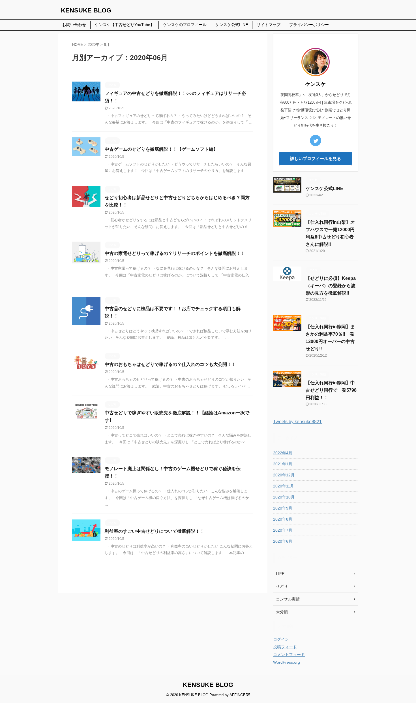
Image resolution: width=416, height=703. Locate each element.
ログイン (281, 639)
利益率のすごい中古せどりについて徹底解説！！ (154, 531)
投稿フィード (285, 647)
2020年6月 (282, 541)
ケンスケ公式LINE (231, 24)
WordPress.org (286, 662)
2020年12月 (284, 475)
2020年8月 (282, 519)
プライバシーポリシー (309, 24)
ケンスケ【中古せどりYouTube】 (124, 24)
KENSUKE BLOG (86, 10)
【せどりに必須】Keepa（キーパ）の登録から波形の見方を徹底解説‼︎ (331, 285)
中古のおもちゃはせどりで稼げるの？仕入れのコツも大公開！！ (170, 364)
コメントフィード (289, 654)
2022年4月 (282, 453)
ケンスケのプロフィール (185, 24)
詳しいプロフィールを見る (315, 158)
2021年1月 (282, 464)
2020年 (93, 44)
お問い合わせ (74, 24)
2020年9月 (282, 508)
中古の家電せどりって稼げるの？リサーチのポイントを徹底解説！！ (175, 253)
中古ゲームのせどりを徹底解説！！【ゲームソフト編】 (161, 149)
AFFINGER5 (240, 695)
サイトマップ (268, 24)
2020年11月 (283, 486)
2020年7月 (282, 530)
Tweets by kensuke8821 (297, 421)
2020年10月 (284, 497)
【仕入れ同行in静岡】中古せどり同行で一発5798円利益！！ (331, 390)
